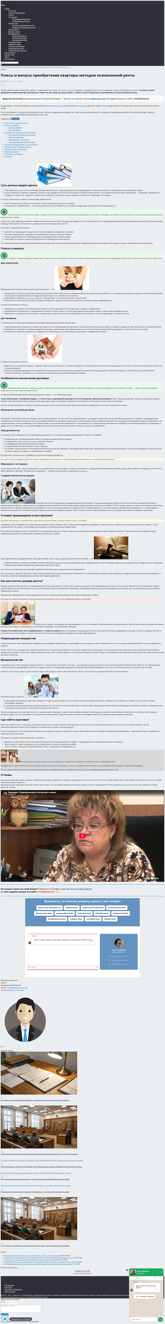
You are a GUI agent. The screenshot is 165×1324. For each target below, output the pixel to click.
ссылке (81, 770)
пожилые (82, 106)
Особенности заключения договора (20, 132)
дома (47, 106)
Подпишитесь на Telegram (21, 1319)
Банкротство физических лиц (23, 25)
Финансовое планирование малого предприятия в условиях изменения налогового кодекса (39, 1258)
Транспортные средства (17, 51)
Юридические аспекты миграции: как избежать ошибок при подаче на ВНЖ (33, 1256)
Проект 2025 (9, 55)
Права (7, 9)
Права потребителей (16, 46)
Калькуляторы (10, 53)
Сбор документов (16, 137)
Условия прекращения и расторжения (21, 144)
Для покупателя (15, 128)
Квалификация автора (18, 987)
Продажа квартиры (19, 40)
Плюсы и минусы (12, 125)
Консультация (10, 1292)
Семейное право (14, 44)
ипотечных (30, 298)
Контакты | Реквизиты (13, 1289)
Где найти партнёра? (14, 154)
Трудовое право (14, 42)
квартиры (58, 106)
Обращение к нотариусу (19, 140)
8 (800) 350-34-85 (97, 98)
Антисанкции (10, 59)
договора (83, 471)
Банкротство (13, 23)
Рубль (7, 57)
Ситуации (12, 11)
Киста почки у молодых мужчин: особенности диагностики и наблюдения (32, 1260)
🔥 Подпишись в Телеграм (12, 990)
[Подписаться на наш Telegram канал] (5, 1319)
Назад (3, 69)
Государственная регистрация (21, 142)
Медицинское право (16, 48)
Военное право (14, 32)
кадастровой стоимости (27, 441)
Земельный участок (19, 36)
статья (100, 765)
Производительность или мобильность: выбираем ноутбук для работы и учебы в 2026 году (39, 1262)
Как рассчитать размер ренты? (18, 147)
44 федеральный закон (21, 21)
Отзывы (8, 156)
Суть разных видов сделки (16, 123)
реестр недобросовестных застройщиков (46, 761)
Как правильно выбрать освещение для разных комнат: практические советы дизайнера (38, 1264)
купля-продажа (68, 90)
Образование (13, 30)
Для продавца (14, 130)
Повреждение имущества (16, 149)
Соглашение (9, 1285)
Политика (8, 1287)
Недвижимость (14, 34)
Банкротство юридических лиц (24, 27)
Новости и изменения (16, 13)
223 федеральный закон (21, 19)
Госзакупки (12, 17)
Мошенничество (12, 152)
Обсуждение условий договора (21, 135)
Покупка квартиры (19, 38)
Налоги (11, 15)
